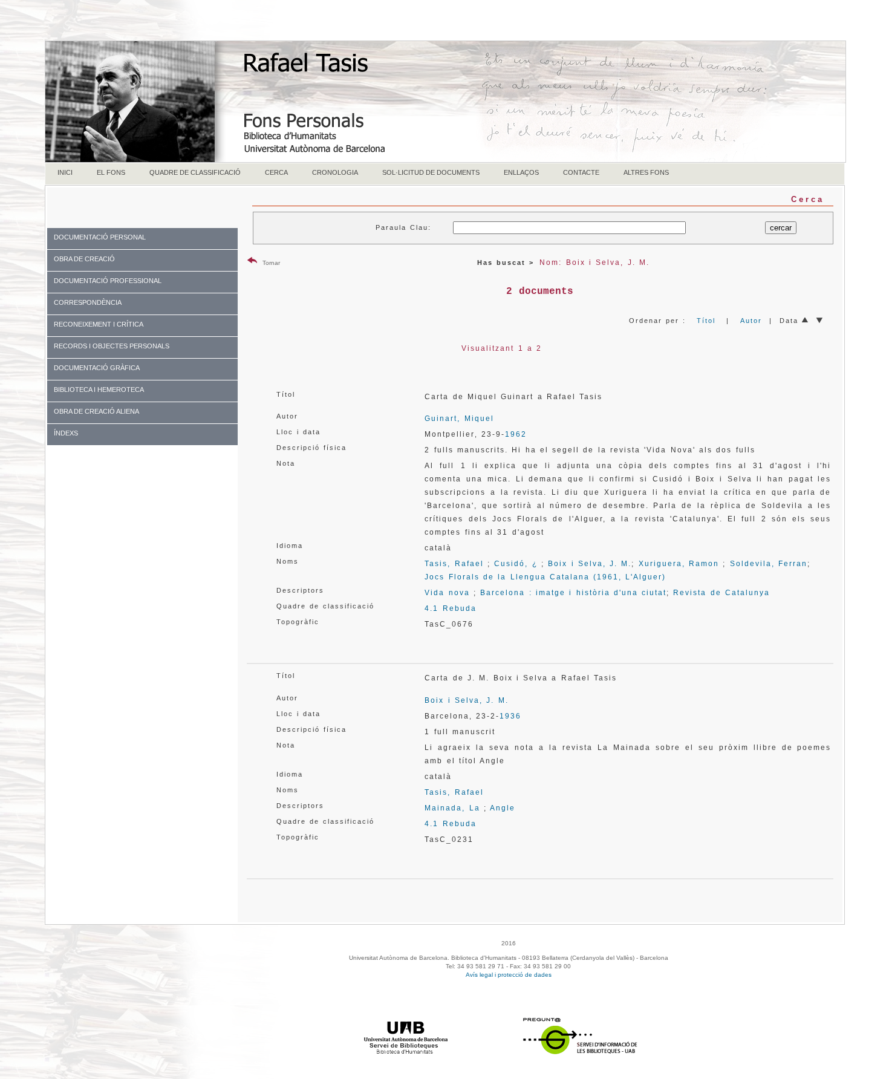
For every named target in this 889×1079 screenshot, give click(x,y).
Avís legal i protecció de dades (509, 974)
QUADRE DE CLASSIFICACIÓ (195, 172)
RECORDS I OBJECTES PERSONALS (111, 346)
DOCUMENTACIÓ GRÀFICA (97, 367)
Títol (706, 320)
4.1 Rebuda (450, 608)
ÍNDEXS (66, 433)
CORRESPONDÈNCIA (88, 302)
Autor (751, 320)
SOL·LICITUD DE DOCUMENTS (431, 172)
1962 (516, 434)
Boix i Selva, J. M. (589, 563)
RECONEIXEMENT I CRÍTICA (98, 324)
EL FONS (111, 172)
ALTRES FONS (646, 172)
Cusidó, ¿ (515, 563)
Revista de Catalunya (721, 592)
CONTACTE (581, 172)
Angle (502, 808)
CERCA (276, 172)
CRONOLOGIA (335, 172)
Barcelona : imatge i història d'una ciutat (573, 592)
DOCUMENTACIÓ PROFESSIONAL (107, 280)
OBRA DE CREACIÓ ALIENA (96, 411)
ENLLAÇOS (521, 172)
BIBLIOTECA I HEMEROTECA (99, 389)
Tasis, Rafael (454, 563)
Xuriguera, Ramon (679, 563)
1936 (510, 716)
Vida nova (447, 592)
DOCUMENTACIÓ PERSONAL (100, 237)
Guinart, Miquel (459, 418)
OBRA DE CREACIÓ (84, 258)
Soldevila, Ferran (768, 563)
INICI (65, 172)
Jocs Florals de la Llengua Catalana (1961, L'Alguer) (545, 577)
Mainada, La (452, 808)
